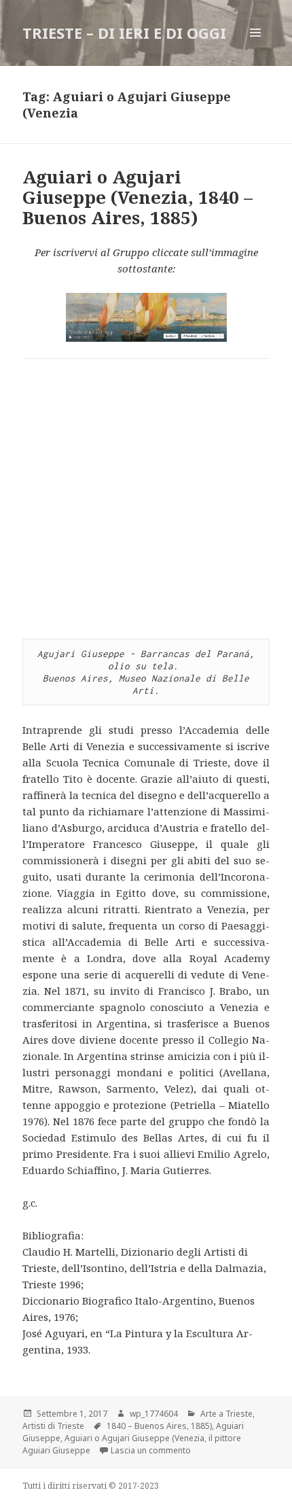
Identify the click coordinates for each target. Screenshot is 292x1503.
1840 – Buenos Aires (147, 1426)
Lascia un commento (151, 1450)
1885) (201, 1426)
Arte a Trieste (226, 1413)
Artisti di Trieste (53, 1426)
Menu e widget (256, 46)
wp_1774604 (154, 1413)
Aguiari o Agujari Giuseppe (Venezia (134, 1438)
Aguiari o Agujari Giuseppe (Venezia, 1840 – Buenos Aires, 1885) (137, 197)
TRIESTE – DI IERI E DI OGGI (124, 32)
